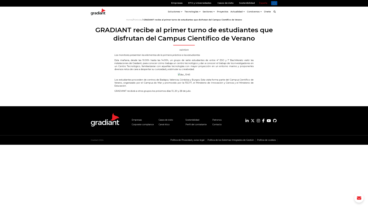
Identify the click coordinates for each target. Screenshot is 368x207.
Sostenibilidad (192, 120)
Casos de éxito (166, 120)
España (263, 3)
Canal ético (164, 124)
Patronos (217, 120)
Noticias (137, 20)
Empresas (137, 120)
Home (129, 20)
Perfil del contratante (196, 124)
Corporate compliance (143, 124)
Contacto (217, 124)
